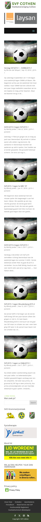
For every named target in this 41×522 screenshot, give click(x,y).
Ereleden (18, 502)
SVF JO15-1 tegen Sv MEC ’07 (15, 186)
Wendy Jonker (11, 129)
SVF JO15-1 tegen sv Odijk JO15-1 (17, 363)
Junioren (7, 132)
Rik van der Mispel (13, 70)
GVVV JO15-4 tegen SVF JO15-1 (16, 245)
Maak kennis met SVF (25, 505)
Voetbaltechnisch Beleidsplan (19, 510)
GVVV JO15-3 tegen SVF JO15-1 (16, 127)
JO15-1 (31, 129)
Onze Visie (8, 502)
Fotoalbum (10, 505)
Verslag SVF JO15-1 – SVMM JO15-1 (18, 68)
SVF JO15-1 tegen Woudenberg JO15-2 (19, 304)
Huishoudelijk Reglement (19, 507)
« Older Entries (9, 396)
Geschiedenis (29, 502)
